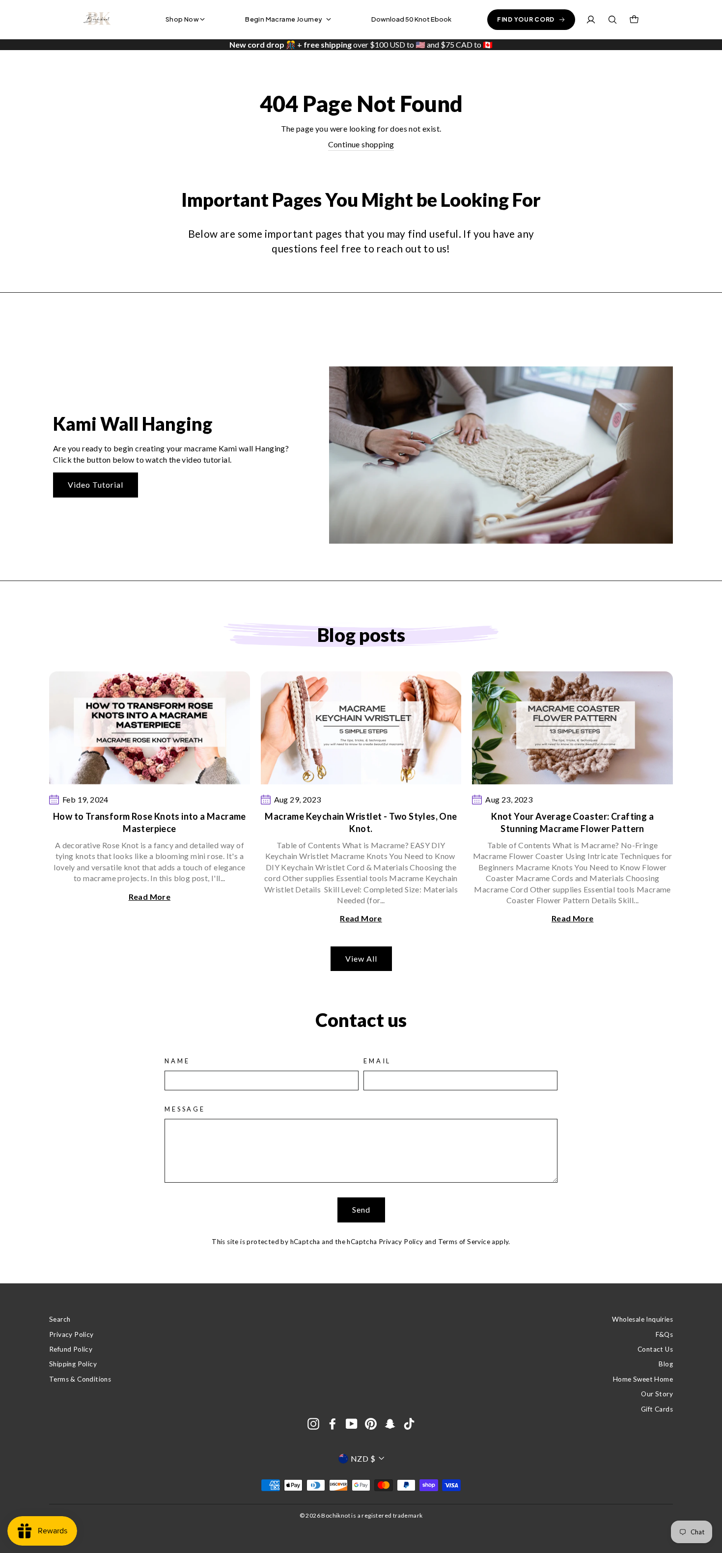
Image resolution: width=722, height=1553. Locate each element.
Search (59, 1319)
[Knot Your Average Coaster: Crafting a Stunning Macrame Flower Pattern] (572, 727)
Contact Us (655, 1349)
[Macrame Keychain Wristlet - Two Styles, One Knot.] (361, 727)
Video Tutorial (95, 484)
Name (177, 1061)
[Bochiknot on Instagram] (313, 1423)
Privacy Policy (401, 1242)
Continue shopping (361, 144)
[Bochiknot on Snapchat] (390, 1423)
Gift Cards (657, 1409)
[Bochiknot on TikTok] (409, 1423)
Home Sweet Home (643, 1379)
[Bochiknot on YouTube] (352, 1423)
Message (185, 1109)
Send (361, 1209)
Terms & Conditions (80, 1379)
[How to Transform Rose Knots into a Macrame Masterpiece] (149, 727)
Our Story (657, 1394)
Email (377, 1061)
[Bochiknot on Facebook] (332, 1423)
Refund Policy (70, 1349)
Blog (666, 1364)
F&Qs (664, 1334)
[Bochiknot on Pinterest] (371, 1423)
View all (361, 958)
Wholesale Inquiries (642, 1319)
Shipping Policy (73, 1364)
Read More (150, 896)
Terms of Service (464, 1242)
